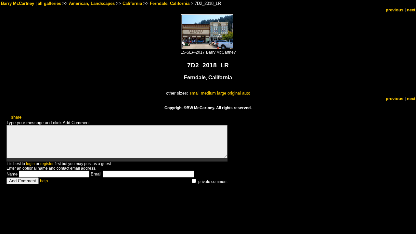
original (234, 93)
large (221, 93)
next (411, 9)
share (16, 117)
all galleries (49, 3)
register (47, 164)
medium (208, 93)
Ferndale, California (169, 3)
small (194, 93)
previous (394, 9)
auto (246, 93)
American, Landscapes (92, 3)
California (132, 3)
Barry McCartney (17, 3)
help (44, 180)
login (30, 164)
